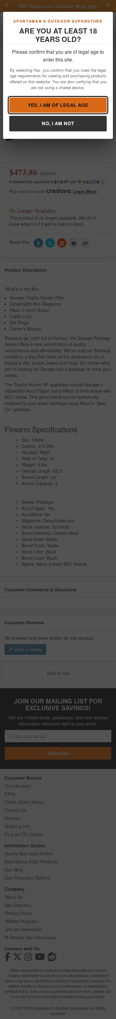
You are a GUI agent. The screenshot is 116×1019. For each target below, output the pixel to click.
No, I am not (58, 123)
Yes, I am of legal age (58, 105)
